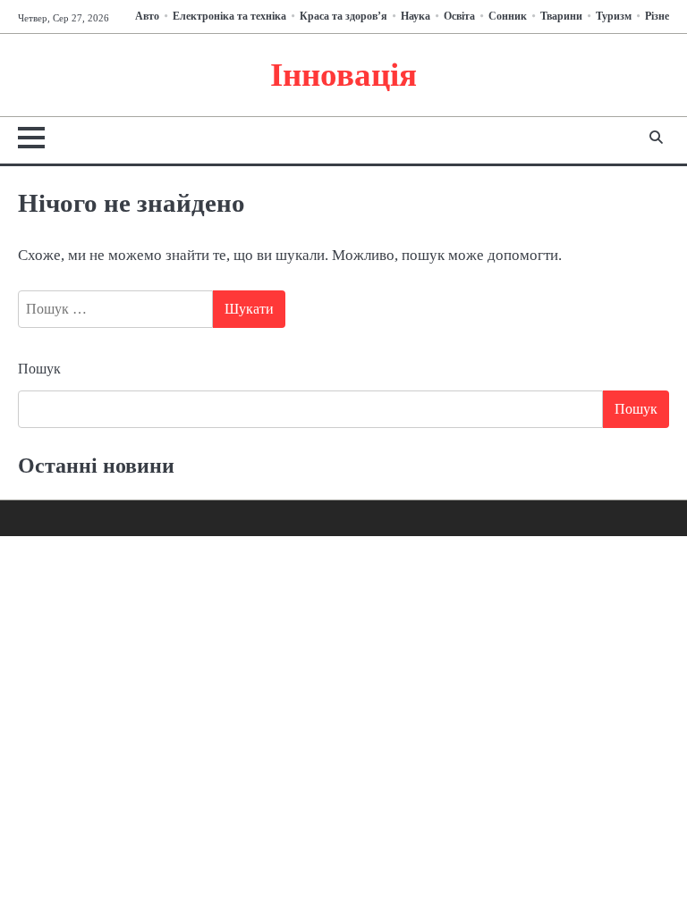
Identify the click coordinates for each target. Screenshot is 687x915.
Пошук (39, 368)
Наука (415, 16)
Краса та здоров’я (343, 16)
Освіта (459, 16)
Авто (147, 16)
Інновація (343, 74)
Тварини (561, 16)
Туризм (614, 16)
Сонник (507, 16)
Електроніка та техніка (229, 16)
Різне (657, 16)
